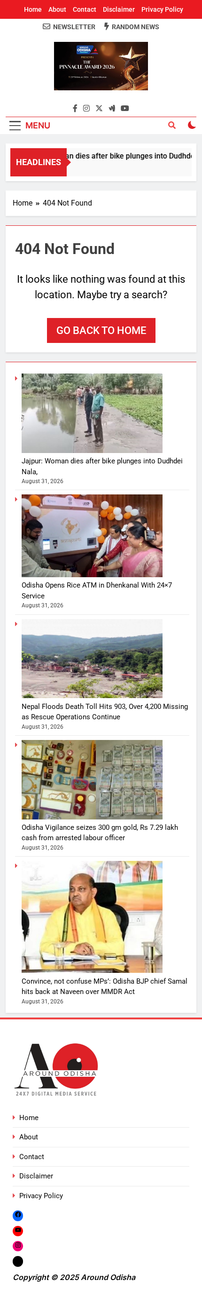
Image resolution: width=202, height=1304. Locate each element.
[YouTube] (18, 1231)
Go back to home (101, 330)
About (57, 9)
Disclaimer (119, 9)
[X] (18, 1261)
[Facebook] (18, 1215)
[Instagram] (18, 1246)
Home (33, 9)
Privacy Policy (162, 9)
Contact (84, 9)
